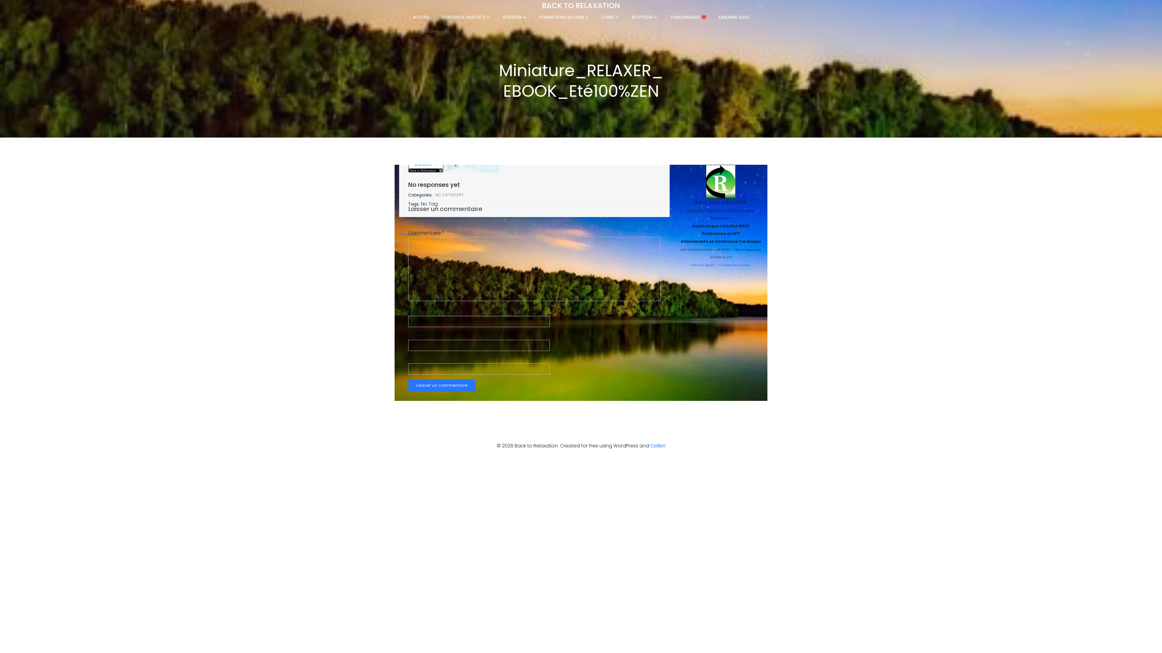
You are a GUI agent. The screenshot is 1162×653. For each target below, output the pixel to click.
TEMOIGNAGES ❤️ (688, 17)
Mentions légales (703, 265)
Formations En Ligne (561, 17)
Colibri (657, 445)
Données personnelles (734, 265)
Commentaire (426, 232)
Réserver (512, 17)
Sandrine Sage (733, 17)
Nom (415, 312)
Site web (418, 359)
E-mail (417, 335)
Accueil (421, 17)
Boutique (642, 17)
